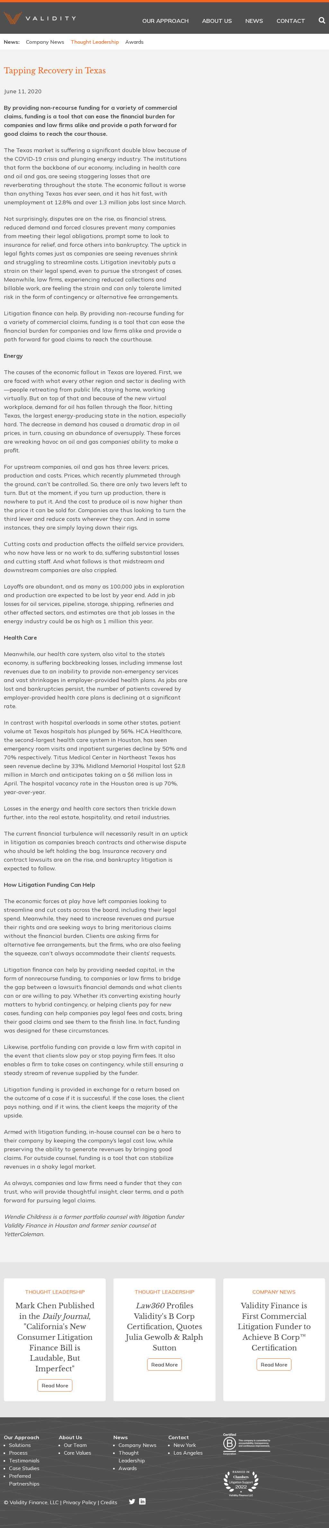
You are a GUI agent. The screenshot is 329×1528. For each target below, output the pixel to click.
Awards (134, 42)
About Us (217, 20)
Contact (291, 20)
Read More (55, 1385)
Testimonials (24, 1460)
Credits (109, 1502)
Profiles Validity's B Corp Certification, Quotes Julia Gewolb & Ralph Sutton (164, 1326)
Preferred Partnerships (24, 1480)
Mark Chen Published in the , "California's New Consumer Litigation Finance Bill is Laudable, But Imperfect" (54, 1337)
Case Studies (24, 1468)
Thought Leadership (95, 42)
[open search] (322, 20)
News (254, 20)
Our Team (75, 1445)
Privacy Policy (79, 1502)
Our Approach (165, 20)
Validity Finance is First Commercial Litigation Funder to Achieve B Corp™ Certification (274, 1326)
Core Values (77, 1452)
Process (18, 1452)
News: (12, 42)
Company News (45, 42)
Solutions (20, 1445)
